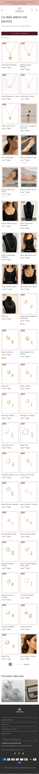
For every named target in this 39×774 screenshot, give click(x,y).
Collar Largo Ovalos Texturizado (26, 224)
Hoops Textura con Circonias (7, 596)
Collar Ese (4, 316)
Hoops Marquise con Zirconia (26, 353)
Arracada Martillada (7, 627)
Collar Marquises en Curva (10, 96)
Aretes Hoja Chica (7, 445)
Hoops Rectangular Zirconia (7, 564)
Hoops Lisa (5, 386)
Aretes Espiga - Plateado (28, 656)
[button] (32, 10)
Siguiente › (27, 664)
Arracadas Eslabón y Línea (10, 475)
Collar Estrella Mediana (9, 65)
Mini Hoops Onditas (7, 415)
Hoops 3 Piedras (25, 386)
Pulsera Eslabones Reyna (28, 189)
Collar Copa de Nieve (8, 126)
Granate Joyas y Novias (13, 767)
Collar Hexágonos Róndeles (26, 66)
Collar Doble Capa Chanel (28, 286)
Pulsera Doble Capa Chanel (7, 190)
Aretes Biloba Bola (7, 157)
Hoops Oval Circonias (27, 475)
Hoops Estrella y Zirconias (28, 504)
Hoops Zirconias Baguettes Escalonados (28, 317)
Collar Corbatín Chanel (8, 286)
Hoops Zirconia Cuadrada (9, 504)
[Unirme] (37, 739)
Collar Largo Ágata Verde (28, 255)
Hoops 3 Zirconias (7, 352)
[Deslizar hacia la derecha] (36, 3)
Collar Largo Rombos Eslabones (8, 256)
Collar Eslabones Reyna (9, 223)
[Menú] (2, 10)
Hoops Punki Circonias (8, 534)
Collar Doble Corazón (27, 96)
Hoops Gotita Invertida (27, 534)
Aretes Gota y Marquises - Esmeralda (28, 127)
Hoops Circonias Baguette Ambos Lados (28, 564)
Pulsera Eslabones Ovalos (28, 157)
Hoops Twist (24, 445)
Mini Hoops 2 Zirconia (27, 415)
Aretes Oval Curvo (26, 627)
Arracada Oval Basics (27, 595)
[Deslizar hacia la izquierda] (2, 3)
